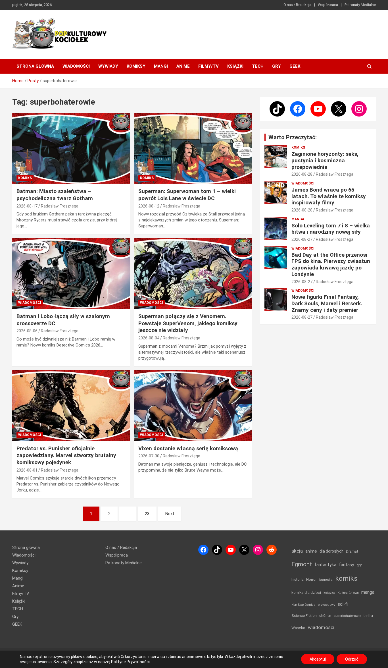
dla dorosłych (331, 551)
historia (297, 579)
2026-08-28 (301, 174)
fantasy (346, 564)
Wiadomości (76, 66)
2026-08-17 (26, 206)
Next (169, 513)
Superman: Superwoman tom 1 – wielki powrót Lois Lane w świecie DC (187, 195)
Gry (276, 66)
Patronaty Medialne (360, 5)
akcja (297, 551)
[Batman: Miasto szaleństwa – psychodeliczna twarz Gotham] (71, 148)
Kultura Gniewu (348, 593)
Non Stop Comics (303, 605)
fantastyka (325, 564)
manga (367, 592)
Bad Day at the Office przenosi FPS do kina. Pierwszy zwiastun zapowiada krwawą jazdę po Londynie (330, 264)
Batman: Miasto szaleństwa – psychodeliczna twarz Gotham (54, 195)
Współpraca (328, 5)
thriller (368, 615)
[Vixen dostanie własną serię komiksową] (192, 405)
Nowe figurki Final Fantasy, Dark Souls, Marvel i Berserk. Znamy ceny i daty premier (326, 303)
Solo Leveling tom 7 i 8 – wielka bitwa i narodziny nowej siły (330, 228)
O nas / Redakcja (297, 5)
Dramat (352, 551)
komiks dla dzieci (306, 592)
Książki (235, 66)
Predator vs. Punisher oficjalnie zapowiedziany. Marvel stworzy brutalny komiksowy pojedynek (66, 455)
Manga (297, 219)
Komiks (25, 178)
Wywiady (108, 66)
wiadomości (321, 627)
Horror (311, 579)
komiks (346, 578)
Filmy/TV (208, 66)
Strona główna (35, 66)
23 (147, 513)
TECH (258, 66)
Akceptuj (318, 659)
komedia (326, 580)
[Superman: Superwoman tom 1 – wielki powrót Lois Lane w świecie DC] (192, 148)
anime (311, 551)
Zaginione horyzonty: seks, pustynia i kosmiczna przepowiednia (324, 160)
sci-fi (343, 604)
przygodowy (326, 605)
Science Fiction (304, 615)
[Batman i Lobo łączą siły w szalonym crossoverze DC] (71, 273)
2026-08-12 (148, 206)
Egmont (301, 564)
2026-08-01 (26, 470)
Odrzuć (351, 659)
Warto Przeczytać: (292, 137)
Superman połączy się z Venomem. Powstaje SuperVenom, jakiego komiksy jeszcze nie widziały (187, 323)
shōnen (325, 615)
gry (359, 565)
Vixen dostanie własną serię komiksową (188, 448)
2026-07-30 (148, 456)
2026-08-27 (301, 239)
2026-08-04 (148, 338)
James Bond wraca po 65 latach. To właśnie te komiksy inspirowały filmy (328, 196)
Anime (183, 66)
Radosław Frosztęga (59, 206)
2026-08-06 (26, 331)
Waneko (298, 628)
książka (329, 593)
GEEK (294, 66)
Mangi (161, 66)
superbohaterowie (347, 616)
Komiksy (136, 66)
